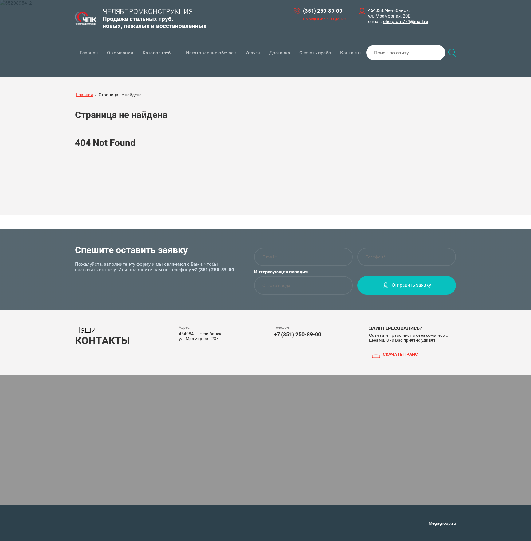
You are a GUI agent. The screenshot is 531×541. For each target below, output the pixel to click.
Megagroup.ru (442, 523)
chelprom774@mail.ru (405, 21)
